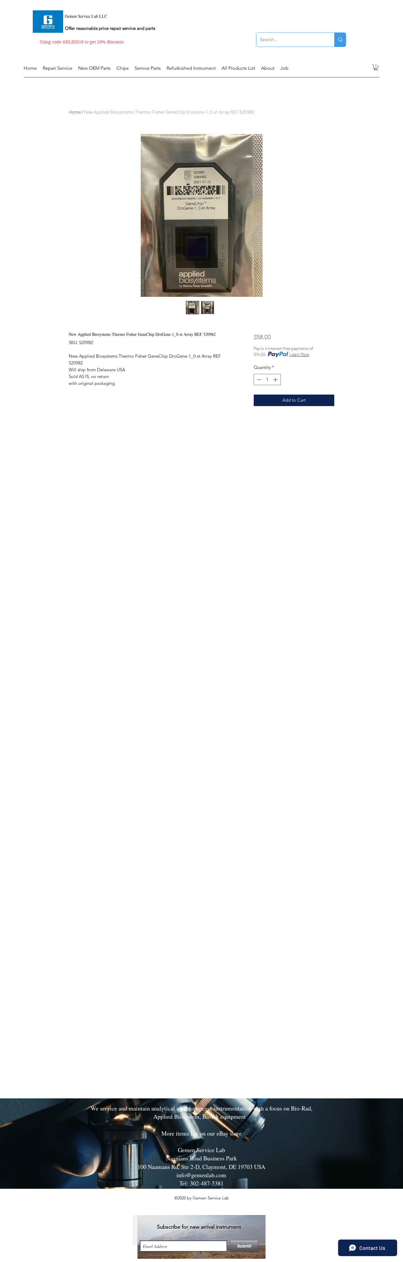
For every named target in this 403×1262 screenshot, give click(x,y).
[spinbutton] (267, 379)
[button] (375, 67)
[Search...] (340, 40)
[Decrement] (259, 379)
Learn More (299, 354)
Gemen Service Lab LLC (86, 16)
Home (75, 112)
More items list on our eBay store (201, 1133)
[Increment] (276, 379)
